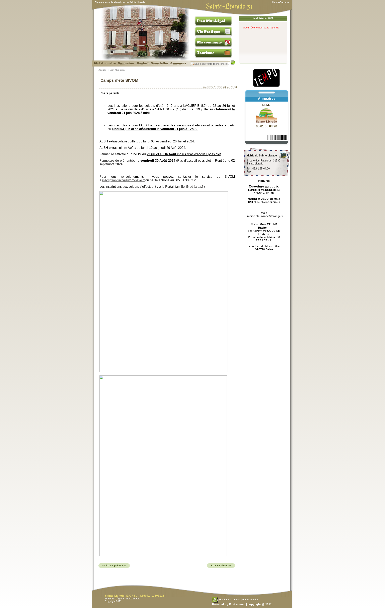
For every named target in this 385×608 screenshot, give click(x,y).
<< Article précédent (114, 565)
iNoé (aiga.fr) (195, 186)
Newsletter (159, 63)
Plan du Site (133, 598)
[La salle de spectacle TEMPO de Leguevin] (267, 86)
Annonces (178, 63)
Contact (143, 63)
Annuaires (126, 63)
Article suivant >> (221, 565)
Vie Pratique (208, 31)
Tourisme (205, 53)
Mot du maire (105, 63)
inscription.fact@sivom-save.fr (123, 180)
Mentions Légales (114, 598)
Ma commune (209, 42)
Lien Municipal (211, 21)
